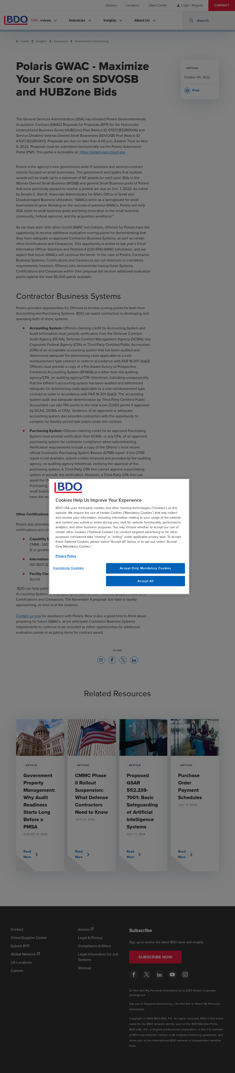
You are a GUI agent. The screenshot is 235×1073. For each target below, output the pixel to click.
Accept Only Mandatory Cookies (145, 568)
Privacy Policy (66, 556)
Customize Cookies (68, 568)
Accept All (145, 581)
